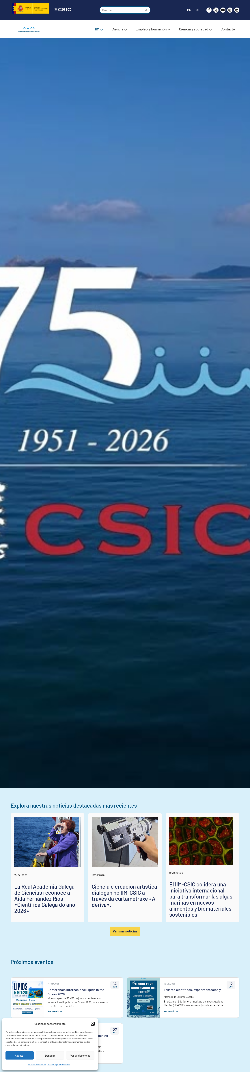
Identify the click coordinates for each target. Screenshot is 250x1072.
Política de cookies (37, 1064)
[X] (216, 10)
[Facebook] (209, 10)
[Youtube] (222, 10)
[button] (92, 1024)
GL (198, 10)
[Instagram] (229, 10)
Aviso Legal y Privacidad (59, 1064)
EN (189, 10)
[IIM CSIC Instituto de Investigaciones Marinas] (30, 29)
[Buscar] (146, 10)
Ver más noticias (125, 931)
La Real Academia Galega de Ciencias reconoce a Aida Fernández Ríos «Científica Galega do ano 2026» (44, 898)
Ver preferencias (80, 1055)
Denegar (50, 1055)
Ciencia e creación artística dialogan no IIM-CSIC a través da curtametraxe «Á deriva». (124, 895)
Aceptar (20, 1055)
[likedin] (236, 10)
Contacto (228, 29)
